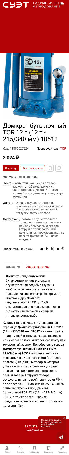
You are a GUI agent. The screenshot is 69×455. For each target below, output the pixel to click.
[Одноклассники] (46, 249)
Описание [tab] (13, 267)
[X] (52, 249)
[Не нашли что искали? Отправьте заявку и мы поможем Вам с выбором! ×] (61, 437)
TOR (63, 148)
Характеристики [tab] (38, 267)
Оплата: (8, 203)
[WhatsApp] (63, 249)
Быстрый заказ (33, 168)
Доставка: (10, 219)
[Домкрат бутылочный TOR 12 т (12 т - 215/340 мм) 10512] (34, 72)
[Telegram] (57, 249)
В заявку (10, 168)
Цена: (7, 183)
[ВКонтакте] (41, 249)
